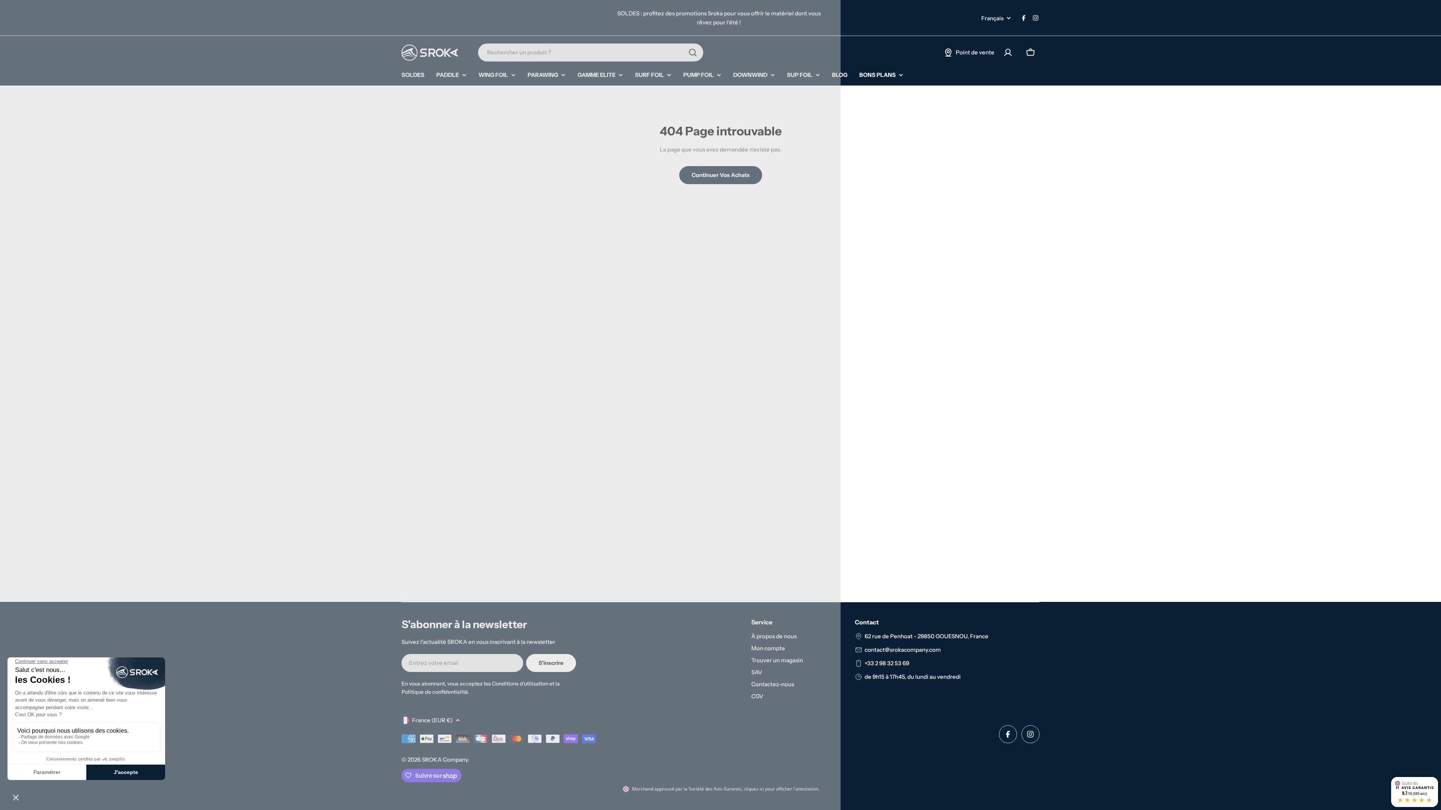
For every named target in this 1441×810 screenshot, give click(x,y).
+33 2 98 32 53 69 (887, 663)
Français (992, 18)
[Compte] (1007, 52)
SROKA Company (445, 759)
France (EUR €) (432, 720)
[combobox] (590, 53)
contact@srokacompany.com (903, 649)
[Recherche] (692, 52)
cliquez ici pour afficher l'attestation (781, 789)
